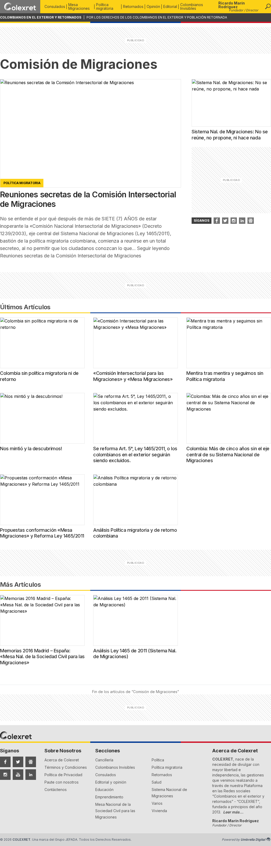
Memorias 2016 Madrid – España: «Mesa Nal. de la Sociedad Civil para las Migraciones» (42, 656)
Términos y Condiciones (65, 767)
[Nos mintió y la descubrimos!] (42, 418)
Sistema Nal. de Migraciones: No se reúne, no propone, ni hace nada (230, 134)
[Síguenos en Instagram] (5, 774)
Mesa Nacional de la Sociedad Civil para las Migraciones (115, 810)
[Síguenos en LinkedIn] (30, 774)
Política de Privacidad (63, 774)
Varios (157, 803)
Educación (104, 789)
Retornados (133, 6)
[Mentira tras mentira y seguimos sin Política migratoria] (228, 342)
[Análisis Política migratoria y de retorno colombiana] (135, 499)
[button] (268, 6)
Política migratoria (104, 6)
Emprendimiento (109, 797)
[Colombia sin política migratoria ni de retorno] (42, 342)
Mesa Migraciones (79, 6)
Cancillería (104, 760)
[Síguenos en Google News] (30, 762)
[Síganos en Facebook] (217, 220)
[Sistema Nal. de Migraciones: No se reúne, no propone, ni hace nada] (231, 103)
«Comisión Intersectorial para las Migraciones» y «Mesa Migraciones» (133, 376)
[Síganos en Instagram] (234, 220)
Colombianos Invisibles (191, 6)
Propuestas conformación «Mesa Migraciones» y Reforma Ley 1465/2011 (42, 533)
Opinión (153, 6)
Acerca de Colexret (61, 760)
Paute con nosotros (61, 782)
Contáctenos (55, 789)
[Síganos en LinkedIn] (242, 220)
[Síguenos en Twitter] (18, 762)
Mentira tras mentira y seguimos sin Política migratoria (224, 376)
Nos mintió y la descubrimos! (31, 448)
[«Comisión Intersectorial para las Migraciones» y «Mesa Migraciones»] (135, 342)
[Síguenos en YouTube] (18, 774)
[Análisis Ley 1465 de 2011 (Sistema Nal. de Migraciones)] (135, 620)
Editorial (170, 6)
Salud (156, 782)
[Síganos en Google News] (250, 220)
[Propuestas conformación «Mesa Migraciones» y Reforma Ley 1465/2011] (42, 499)
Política (158, 760)
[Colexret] (20, 7)
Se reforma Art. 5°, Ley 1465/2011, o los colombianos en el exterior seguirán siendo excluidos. (135, 454)
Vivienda (159, 810)
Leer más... (233, 812)
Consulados (54, 6)
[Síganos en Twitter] (225, 220)
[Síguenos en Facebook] (5, 762)
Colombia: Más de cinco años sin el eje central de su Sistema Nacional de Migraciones (227, 454)
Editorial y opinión (110, 782)
